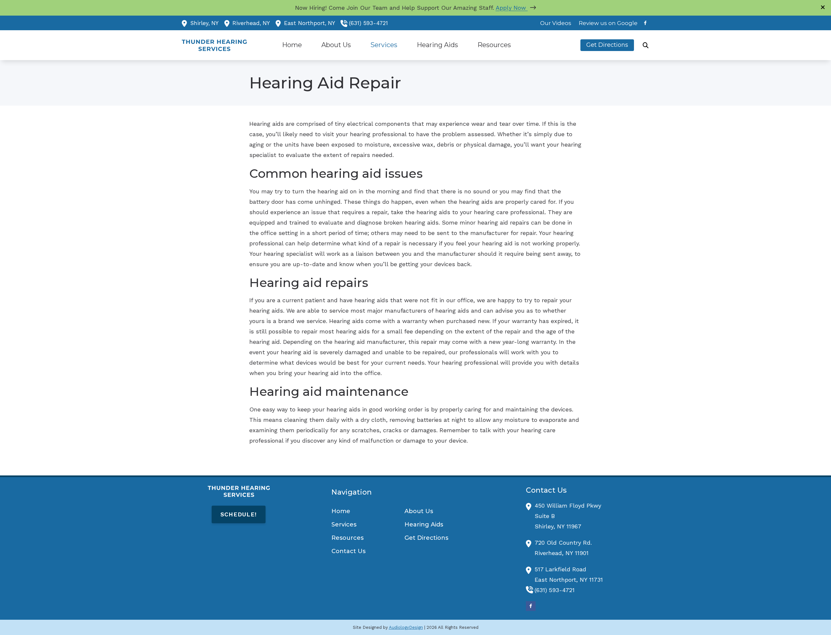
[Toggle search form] (646, 45)
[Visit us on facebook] (645, 23)
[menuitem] (556, 23)
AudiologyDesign (406, 627)
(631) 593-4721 (368, 23)
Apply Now (512, 7)
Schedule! (238, 514)
